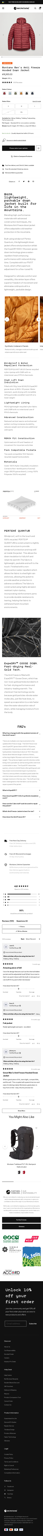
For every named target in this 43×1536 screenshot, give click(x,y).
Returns (6, 1394)
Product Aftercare (10, 1433)
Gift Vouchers (8, 1386)
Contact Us (7, 1405)
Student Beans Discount (12, 1382)
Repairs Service (9, 1426)
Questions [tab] (22, 921)
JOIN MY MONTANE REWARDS (24, 2)
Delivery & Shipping (10, 1390)
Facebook (10, 1486)
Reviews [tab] (8, 921)
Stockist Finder (9, 1354)
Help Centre (8, 1375)
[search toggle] (35, 8)
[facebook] (19, 182)
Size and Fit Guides (10, 1422)
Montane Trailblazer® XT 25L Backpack (21, 1164)
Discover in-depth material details (16, 140)
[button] (12, 82)
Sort (23, 939)
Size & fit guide (37, 101)
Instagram (10, 1490)
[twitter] (24, 182)
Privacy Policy (8, 1458)
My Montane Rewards (11, 1379)
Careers (6, 1358)
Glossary (21, 1226)
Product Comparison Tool (12, 1397)
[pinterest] (28, 182)
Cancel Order (8, 1401)
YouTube (10, 1494)
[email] (33, 182)
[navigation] (3, 35)
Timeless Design (9, 1429)
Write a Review (25, 931)
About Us (7, 1347)
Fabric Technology (10, 1437)
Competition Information (12, 1473)
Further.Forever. (21, 1220)
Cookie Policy (8, 1454)
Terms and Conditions (11, 1462)
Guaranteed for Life (10, 1418)
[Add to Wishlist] (38, 148)
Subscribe (33, 1324)
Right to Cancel (9, 1465)
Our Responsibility (10, 1350)
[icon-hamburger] (3, 8)
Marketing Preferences (11, 1469)
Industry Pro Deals (10, 1361)
